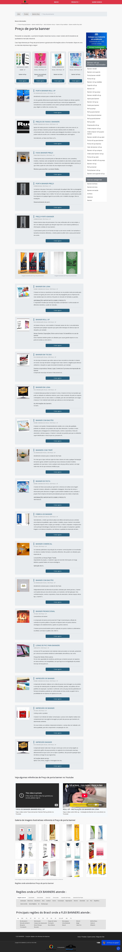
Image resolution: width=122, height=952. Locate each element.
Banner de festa (92, 184)
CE (55, 918)
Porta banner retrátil (93, 75)
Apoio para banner (93, 99)
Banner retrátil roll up (37, 24)
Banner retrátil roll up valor (75, 24)
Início (79, 937)
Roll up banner (92, 167)
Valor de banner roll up (49, 24)
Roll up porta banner (93, 118)
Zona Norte (31, 897)
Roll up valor (91, 122)
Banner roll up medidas (61, 24)
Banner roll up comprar (94, 150)
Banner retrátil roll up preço (96, 160)
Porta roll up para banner (24, 24)
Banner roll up (91, 164)
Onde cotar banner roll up (95, 154)
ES (26, 918)
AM (66, 918)
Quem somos (97, 2)
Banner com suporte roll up (96, 174)
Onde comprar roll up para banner (95, 133)
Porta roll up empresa (94, 144)
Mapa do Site (100, 937)
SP (30, 918)
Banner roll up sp (92, 102)
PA (71, 918)
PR (35, 918)
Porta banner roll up (93, 170)
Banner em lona (92, 187)
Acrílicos (89, 194)
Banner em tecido (92, 190)
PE (47, 918)
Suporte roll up (92, 85)
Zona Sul (48, 897)
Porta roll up (91, 79)
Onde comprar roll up (94, 128)
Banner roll (90, 89)
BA (51, 918)
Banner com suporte (93, 72)
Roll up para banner (93, 112)
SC (39, 918)
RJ (18, 918)
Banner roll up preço (93, 92)
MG (22, 918)
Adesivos (90, 197)
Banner (89, 200)
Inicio (56, 2)
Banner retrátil (92, 69)
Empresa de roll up (93, 125)
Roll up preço (91, 108)
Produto (74, 2)
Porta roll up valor (93, 157)
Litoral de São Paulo (78, 897)
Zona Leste (56, 897)
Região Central (22, 897)
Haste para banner (93, 105)
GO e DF (61, 918)
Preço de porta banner (94, 115)
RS (43, 918)
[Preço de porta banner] (22, 59)
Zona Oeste (40, 897)
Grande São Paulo (65, 897)
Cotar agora (22, 81)
